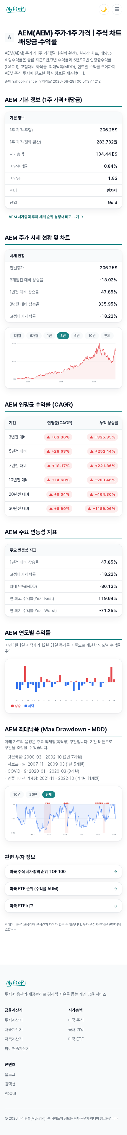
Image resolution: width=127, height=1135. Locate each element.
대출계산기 (13, 1029)
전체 (107, 336)
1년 (49, 336)
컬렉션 (10, 1084)
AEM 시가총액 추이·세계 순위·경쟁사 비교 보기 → (46, 217)
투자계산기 (13, 1020)
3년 (63, 336)
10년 (91, 336)
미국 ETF (76, 1039)
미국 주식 (76, 1020)
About (10, 1093)
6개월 (34, 336)
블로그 (10, 1074)
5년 (76, 336)
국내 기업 (76, 1029)
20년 (33, 794)
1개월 (17, 336)
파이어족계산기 (17, 1048)
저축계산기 (13, 1039)
